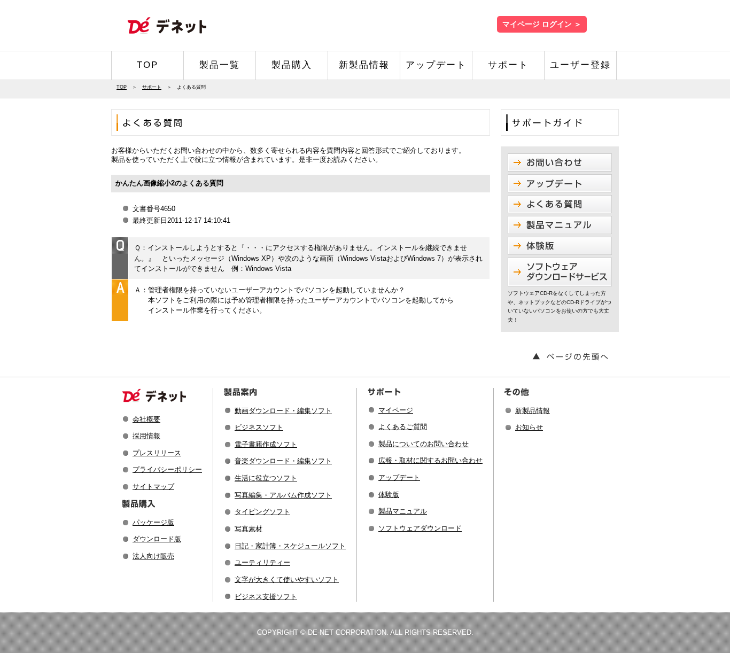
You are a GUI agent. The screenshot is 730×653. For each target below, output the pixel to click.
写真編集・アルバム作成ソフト (283, 495)
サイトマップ (153, 487)
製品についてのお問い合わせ (423, 444)
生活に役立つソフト (266, 478)
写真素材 (248, 529)
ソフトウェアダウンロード (420, 528)
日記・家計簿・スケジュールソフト (290, 546)
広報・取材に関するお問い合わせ (430, 460)
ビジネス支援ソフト (266, 597)
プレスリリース (157, 453)
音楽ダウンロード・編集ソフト (283, 461)
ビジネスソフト (259, 427)
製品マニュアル (402, 511)
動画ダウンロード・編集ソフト (283, 411)
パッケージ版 (153, 522)
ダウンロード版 (157, 539)
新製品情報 (364, 65)
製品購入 (291, 65)
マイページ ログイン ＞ (541, 24)
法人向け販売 (153, 556)
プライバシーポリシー (167, 469)
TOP (147, 65)
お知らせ (529, 427)
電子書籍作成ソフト (266, 444)
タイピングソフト (262, 512)
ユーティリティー (262, 562)
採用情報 (146, 436)
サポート (508, 65)
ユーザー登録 (580, 65)
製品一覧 (219, 65)
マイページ (395, 410)
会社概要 (146, 419)
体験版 (388, 495)
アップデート (436, 65)
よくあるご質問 (402, 427)
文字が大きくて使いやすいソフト (287, 580)
